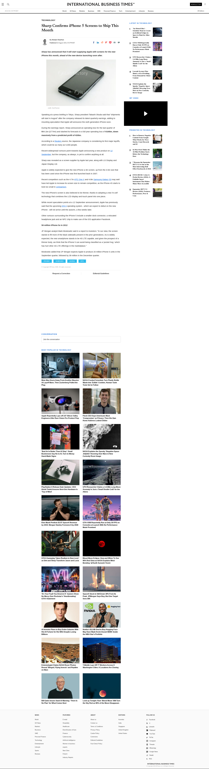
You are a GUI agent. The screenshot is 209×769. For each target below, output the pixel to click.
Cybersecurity (67, 737)
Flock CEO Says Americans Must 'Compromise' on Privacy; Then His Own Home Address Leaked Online (99, 418)
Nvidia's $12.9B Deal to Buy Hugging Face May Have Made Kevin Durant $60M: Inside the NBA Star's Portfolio (100, 632)
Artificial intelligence (69, 740)
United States (122, 733)
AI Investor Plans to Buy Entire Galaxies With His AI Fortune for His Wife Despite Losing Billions (59, 632)
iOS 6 (64, 206)
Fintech (65, 754)
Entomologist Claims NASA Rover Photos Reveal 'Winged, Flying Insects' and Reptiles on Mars (59, 667)
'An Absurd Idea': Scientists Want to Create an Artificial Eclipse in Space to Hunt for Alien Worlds (142, 33)
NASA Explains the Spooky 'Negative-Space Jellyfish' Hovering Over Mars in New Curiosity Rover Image (101, 453)
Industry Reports (68, 757)
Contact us (94, 723)
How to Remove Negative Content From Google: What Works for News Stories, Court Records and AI (142, 140)
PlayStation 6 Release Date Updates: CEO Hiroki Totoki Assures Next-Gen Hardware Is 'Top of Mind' (59, 489)
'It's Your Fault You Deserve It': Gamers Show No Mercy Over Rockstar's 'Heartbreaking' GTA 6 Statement (60, 596)
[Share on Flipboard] (106, 42)
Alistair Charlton (58, 40)
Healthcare (66, 726)
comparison (61, 187)
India (119, 723)
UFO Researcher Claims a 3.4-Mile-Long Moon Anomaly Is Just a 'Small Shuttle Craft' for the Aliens (102, 489)
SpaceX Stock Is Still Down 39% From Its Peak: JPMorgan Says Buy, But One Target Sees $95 (100, 596)
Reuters (58, 141)
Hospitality (66, 723)
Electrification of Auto (69, 730)
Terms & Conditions (97, 726)
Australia (121, 719)
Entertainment (131, 11)
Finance (65, 733)
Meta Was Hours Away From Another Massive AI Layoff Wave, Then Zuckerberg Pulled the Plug (60, 382)
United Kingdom (123, 730)
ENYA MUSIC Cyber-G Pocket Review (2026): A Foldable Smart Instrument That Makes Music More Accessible (141, 179)
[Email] (114, 42)
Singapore (121, 726)
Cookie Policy (95, 733)
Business (91, 11)
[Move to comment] (119, 42)
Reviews (151, 11)
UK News (73, 11)
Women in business (69, 744)
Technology (38, 740)
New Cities (66, 750)
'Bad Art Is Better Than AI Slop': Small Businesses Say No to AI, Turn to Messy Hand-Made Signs (57, 453)
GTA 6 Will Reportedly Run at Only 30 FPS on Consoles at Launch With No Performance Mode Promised (101, 525)
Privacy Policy (95, 730)
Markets (82, 11)
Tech (120, 11)
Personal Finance (110, 11)
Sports (37, 750)
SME (98, 11)
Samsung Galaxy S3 (102, 179)
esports (65, 747)
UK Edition (200, 11)
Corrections (94, 737)
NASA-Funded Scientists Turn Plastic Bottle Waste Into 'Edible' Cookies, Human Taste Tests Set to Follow (101, 382)
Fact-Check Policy (96, 744)
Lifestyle (142, 11)
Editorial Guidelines (101, 273)
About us (93, 719)
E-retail (65, 719)
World (64, 11)
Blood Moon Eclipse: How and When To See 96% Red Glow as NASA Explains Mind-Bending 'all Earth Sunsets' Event (101, 560)
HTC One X (79, 179)
